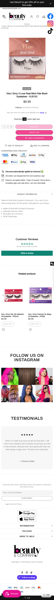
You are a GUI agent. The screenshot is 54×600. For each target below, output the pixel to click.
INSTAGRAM (27, 360)
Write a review (27, 253)
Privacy (19, 504)
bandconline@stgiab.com (12, 8)
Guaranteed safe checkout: (14, 151)
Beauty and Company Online (17, 16)
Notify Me (34, 132)
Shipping (18, 107)
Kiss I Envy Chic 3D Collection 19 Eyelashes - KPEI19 (12, 315)
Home (27, 24)
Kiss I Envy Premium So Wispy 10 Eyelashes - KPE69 (39, 315)
